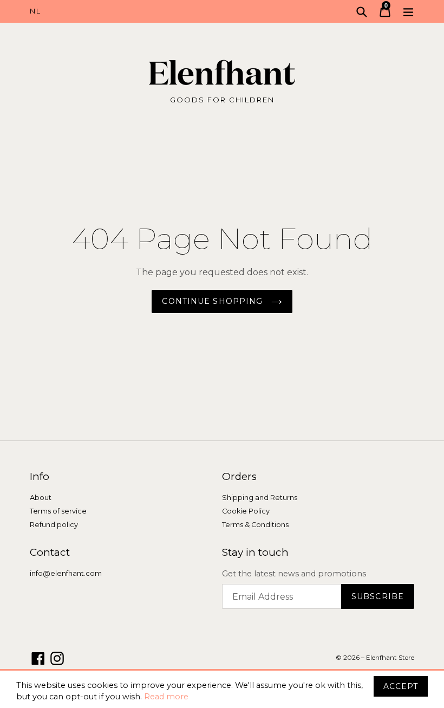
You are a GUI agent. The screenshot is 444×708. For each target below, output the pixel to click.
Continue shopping (213, 301)
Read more (166, 696)
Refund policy (54, 525)
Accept (400, 686)
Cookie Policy (246, 511)
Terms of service (58, 511)
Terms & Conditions (255, 525)
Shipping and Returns (259, 497)
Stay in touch (255, 552)
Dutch (126, 11)
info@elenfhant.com (66, 573)
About (40, 497)
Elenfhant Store (390, 657)
